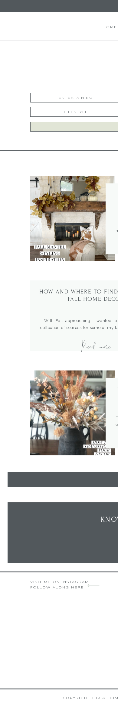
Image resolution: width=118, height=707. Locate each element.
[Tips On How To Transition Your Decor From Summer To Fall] (72, 412)
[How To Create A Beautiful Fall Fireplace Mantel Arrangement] (72, 218)
